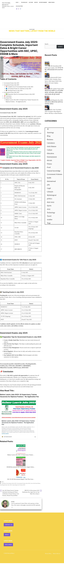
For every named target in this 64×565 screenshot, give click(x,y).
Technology (24, 2)
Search (46, 44)
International (51, 181)
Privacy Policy (48, 553)
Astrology (50, 132)
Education (50, 153)
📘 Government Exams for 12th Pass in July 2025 (18, 88)
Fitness (49, 164)
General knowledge (53, 171)
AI (48, 129)
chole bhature (51, 146)
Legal (49, 188)
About (7, 534)
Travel (49, 216)
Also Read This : (8, 98)
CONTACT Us (8, 524)
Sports (36, 2)
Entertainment (43, 2)
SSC (11, 122)
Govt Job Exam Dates (35, 483)
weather (49, 219)
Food (48, 167)
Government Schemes (54, 174)
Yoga (48, 223)
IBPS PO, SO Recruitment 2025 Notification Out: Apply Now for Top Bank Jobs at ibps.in (30, 492)
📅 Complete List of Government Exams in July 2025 (19, 86)
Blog (17, 2)
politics (49, 199)
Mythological (51, 195)
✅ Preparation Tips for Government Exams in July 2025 (20, 94)
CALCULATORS (19, 6)
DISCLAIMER (8, 544)
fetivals (49, 160)
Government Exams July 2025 (11, 83)
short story (50, 202)
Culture (31, 2)
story (48, 209)
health (49, 178)
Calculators (51, 143)
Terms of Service (56, 553)
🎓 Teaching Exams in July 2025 (14, 90)
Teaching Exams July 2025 (6, 485)
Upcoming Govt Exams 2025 (18, 485)
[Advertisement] (32, 19)
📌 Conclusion (7, 96)
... (12, 506)
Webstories (51, 2)
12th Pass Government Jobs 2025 (9, 483)
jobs (3, 481)
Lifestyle (50, 192)
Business (50, 139)
